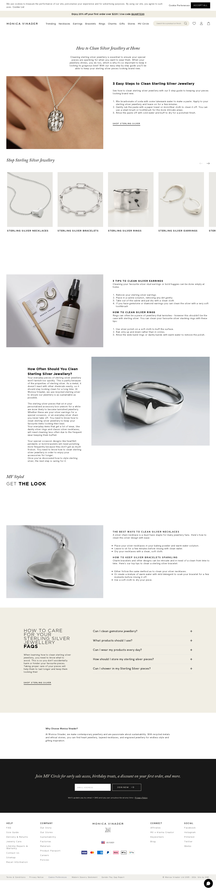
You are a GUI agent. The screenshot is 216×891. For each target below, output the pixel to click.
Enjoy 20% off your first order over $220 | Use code (108, 14)
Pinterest (189, 837)
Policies (44, 860)
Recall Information (17, 862)
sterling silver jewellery (94, 57)
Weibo (187, 846)
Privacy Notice (36, 877)
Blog (153, 841)
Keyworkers (157, 837)
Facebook (190, 828)
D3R (207, 877)
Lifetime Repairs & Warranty (17, 847)
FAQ (8, 828)
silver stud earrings (150, 284)
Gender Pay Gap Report (113, 877)
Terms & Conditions (15, 877)
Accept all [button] (200, 5)
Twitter (188, 841)
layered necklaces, (109, 737)
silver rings (41, 429)
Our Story (46, 828)
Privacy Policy (141, 797)
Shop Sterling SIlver (37, 683)
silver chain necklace (126, 534)
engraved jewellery (135, 737)
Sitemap (11, 857)
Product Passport (50, 851)
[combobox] (169, 23)
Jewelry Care (14, 841)
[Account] (201, 23)
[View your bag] (208, 23)
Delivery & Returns (17, 837)
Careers (44, 855)
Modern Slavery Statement (85, 877)
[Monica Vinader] (22, 24)
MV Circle (143, 23)
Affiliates (155, 828)
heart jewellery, (89, 737)
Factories (45, 841)
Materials (45, 846)
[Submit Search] (185, 23)
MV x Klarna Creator (162, 832)
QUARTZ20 (138, 14)
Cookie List (18, 7)
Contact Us (12, 853)
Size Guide (12, 832)
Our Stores (46, 832)
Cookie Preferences (57, 877)
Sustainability (48, 837)
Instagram (190, 832)
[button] (179, 5)
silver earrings (62, 412)
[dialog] (108, 5)
